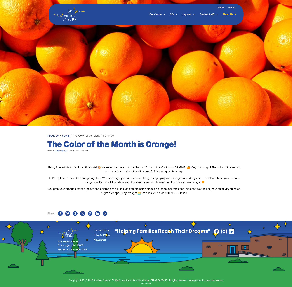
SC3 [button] (172, 14)
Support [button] (187, 14)
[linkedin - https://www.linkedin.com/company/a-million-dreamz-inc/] (231, 231)
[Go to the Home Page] (69, 14)
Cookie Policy (101, 229)
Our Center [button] (155, 14)
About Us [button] (228, 14)
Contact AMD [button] (207, 14)
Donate (220, 7)
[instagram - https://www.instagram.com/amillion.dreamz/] (224, 231)
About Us (53, 135)
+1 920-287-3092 (77, 249)
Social (66, 135)
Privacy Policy (102, 234)
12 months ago (61, 151)
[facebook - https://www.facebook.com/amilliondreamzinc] (216, 231)
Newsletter (100, 239)
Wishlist (232, 7)
